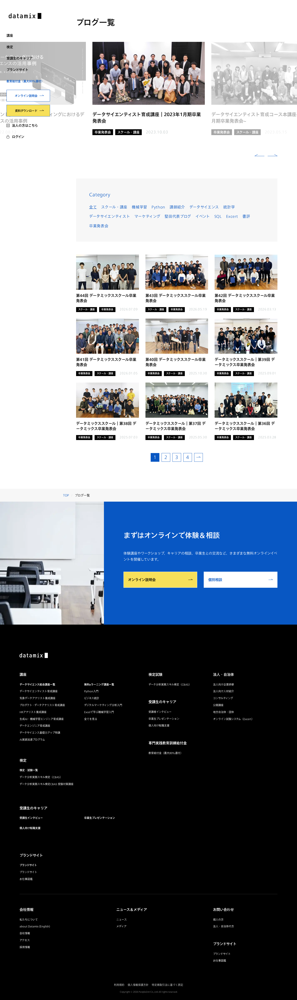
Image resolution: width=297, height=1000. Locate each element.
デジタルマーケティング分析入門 (103, 705)
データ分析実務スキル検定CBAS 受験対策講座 (46, 784)
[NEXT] (198, 457)
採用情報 (25, 947)
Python (158, 207)
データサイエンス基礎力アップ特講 (40, 732)
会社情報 (25, 933)
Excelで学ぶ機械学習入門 (99, 712)
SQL (218, 216)
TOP (66, 495)
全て (93, 207)
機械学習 (139, 207)
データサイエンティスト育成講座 (39, 691)
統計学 (229, 207)
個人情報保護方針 (138, 985)
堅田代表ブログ (178, 216)
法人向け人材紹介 (223, 691)
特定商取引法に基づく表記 (167, 985)
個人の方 (218, 919)
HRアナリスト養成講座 (33, 712)
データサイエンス (204, 207)
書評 (246, 216)
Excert (232, 216)
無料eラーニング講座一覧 (99, 684)
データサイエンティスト (109, 216)
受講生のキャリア (20, 58)
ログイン (18, 136)
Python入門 (91, 691)
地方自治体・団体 (223, 712)
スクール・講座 (114, 207)
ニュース (121, 919)
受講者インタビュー (160, 712)
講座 (10, 35)
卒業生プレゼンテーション (99, 818)
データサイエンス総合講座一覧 (37, 684)
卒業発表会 (98, 225)
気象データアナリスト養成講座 (37, 698)
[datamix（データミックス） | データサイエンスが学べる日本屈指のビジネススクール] (25, 16)
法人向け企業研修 (223, 684)
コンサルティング (223, 698)
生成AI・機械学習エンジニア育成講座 (42, 719)
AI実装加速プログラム (32, 739)
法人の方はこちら (25, 125)
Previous (259, 156)
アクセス (25, 940)
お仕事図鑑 (26, 879)
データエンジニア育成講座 (35, 725)
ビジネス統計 (91, 698)
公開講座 (218, 705)
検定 (10, 47)
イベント (202, 216)
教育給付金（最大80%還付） (25, 81)
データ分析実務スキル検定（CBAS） (41, 777)
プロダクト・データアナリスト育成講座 (42, 705)
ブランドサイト (17, 69)
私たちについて (29, 919)
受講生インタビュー (31, 818)
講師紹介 (177, 207)
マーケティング (147, 216)
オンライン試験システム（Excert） (233, 719)
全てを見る (90, 719)
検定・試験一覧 (29, 770)
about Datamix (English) (35, 926)
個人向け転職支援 (30, 828)
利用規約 (119, 985)
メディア (121, 926)
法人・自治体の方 (223, 926)
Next (272, 156)
